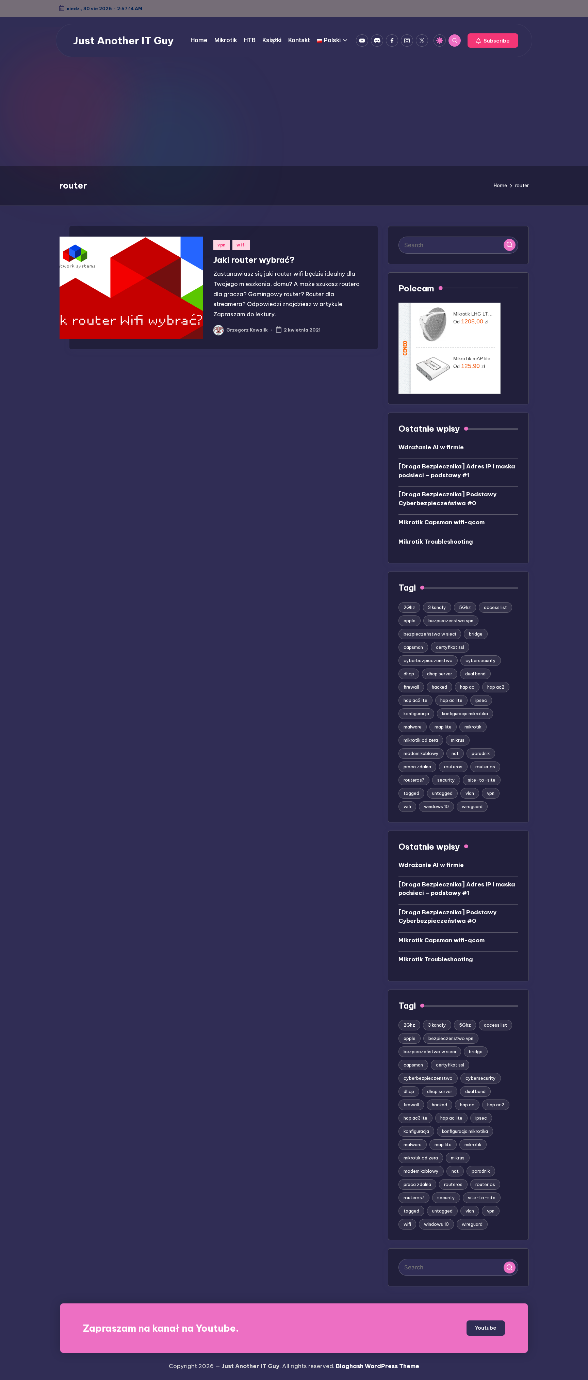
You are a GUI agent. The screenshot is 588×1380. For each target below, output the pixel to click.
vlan (470, 793)
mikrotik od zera (421, 740)
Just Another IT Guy (123, 40)
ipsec (481, 700)
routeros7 (414, 780)
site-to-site (481, 780)
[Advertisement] (294, 115)
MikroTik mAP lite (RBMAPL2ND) (474, 358)
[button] (493, 40)
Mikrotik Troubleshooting (435, 541)
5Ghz (465, 607)
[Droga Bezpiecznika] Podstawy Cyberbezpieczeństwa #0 (447, 499)
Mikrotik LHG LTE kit (474, 313)
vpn (221, 244)
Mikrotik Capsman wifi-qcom (441, 522)
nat (455, 753)
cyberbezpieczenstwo (428, 660)
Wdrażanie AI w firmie (431, 447)
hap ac (467, 687)
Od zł (470, 321)
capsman (413, 647)
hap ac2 (495, 687)
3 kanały (437, 607)
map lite (443, 726)
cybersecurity (481, 660)
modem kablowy (421, 753)
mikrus (457, 740)
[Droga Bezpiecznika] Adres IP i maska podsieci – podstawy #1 (456, 471)
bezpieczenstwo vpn (450, 620)
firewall (411, 687)
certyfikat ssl (450, 647)
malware (413, 726)
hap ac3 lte (415, 700)
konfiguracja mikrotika (465, 713)
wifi (241, 244)
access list (495, 607)
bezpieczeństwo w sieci (430, 634)
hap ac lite (451, 700)
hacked (439, 687)
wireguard (472, 806)
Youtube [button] (485, 1328)
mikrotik (472, 726)
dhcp (409, 673)
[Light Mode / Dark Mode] (440, 40)
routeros (453, 766)
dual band (475, 673)
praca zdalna (417, 766)
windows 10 (436, 806)
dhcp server (439, 673)
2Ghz (409, 607)
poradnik (481, 753)
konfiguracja (416, 713)
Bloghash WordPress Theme (377, 1366)
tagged (411, 793)
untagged (442, 793)
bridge (476, 634)
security (446, 780)
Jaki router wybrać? (254, 260)
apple (409, 620)
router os (485, 766)
